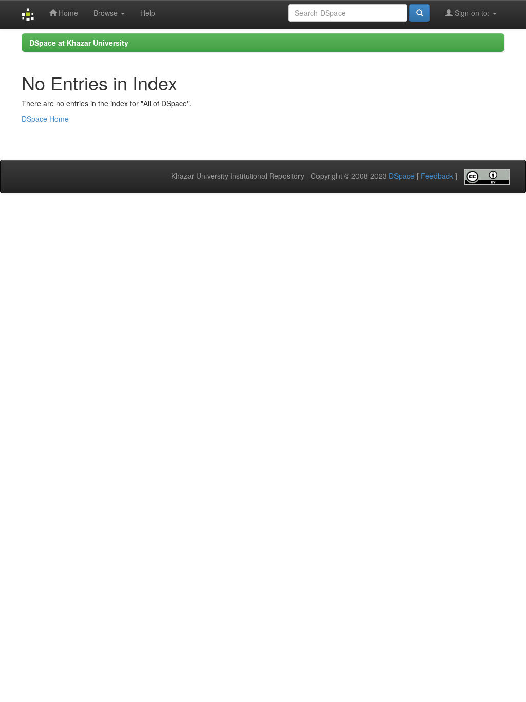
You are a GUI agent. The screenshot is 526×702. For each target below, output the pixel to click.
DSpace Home (45, 119)
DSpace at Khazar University (78, 43)
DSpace (402, 176)
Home (67, 13)
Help (147, 13)
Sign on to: (472, 13)
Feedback (437, 176)
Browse (106, 13)
